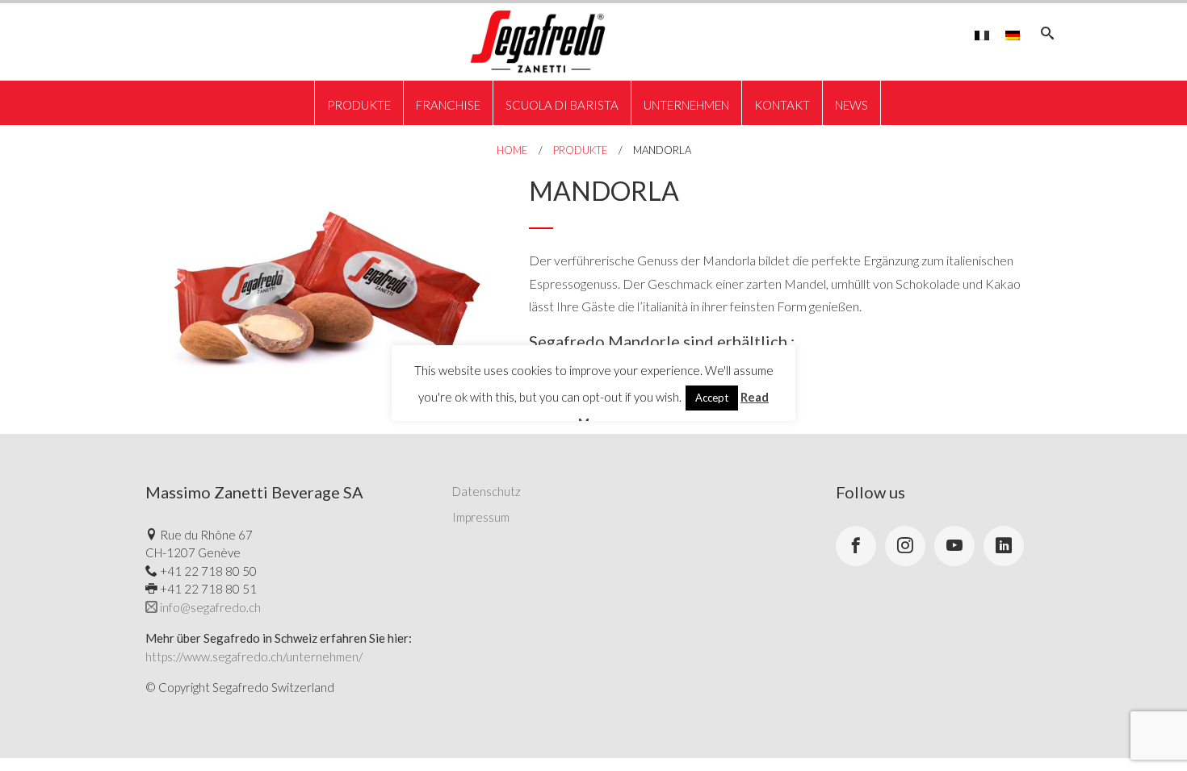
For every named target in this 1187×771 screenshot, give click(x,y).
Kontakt (782, 105)
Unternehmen (686, 105)
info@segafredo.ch (209, 607)
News (851, 105)
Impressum (481, 517)
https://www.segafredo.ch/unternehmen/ (254, 656)
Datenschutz (486, 491)
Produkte (359, 105)
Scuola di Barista (562, 105)
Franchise (448, 105)
